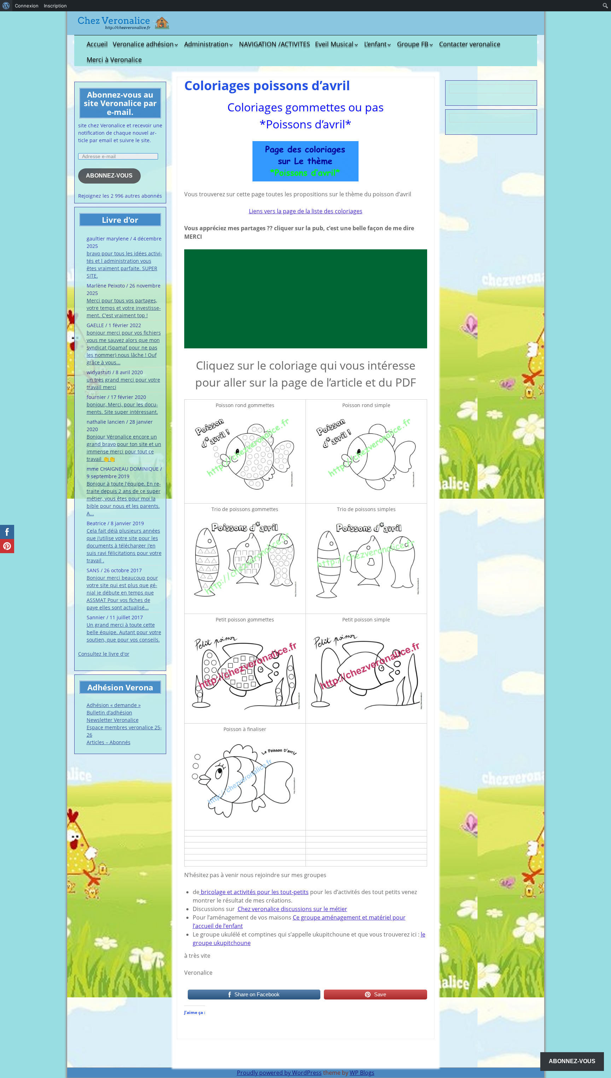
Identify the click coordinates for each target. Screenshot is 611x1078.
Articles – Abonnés (108, 742)
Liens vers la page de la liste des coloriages (305, 211)
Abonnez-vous (109, 176)
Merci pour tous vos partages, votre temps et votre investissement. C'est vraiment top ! (124, 308)
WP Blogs (362, 1073)
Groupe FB (413, 44)
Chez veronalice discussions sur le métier (292, 909)
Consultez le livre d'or (103, 653)
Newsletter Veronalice (113, 720)
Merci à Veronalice (114, 59)
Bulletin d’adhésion (109, 712)
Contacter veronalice (469, 44)
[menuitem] (6, 5)
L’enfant (375, 44)
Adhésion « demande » (114, 705)
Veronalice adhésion (143, 44)
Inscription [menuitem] (55, 5)
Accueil (97, 44)
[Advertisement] (305, 298)
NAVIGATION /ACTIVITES (274, 44)
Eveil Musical (334, 44)
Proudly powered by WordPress (279, 1073)
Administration (206, 44)
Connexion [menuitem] (27, 5)
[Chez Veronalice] (123, 23)
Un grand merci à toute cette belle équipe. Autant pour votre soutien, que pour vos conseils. (124, 632)
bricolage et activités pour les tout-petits (254, 892)
